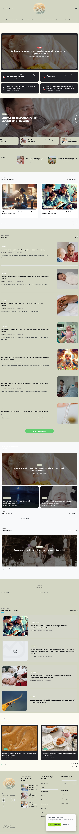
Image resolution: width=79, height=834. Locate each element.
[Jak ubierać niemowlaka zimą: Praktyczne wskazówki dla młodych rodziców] (39, 550)
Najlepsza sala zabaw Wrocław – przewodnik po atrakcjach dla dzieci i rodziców (21, 75)
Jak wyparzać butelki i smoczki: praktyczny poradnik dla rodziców (24, 411)
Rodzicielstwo (44, 783)
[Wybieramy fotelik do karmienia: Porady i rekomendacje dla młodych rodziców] (67, 332)
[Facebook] (12, 8)
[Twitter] (9, 8)
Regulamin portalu (65, 794)
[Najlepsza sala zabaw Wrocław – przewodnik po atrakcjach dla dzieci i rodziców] (24, 787)
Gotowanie (4, 354)
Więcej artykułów (71, 179)
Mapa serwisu (64, 803)
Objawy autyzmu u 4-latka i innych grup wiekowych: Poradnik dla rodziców (17, 212)
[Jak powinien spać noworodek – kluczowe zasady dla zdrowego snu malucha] (58, 497)
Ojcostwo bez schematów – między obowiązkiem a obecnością (61, 75)
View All (74, 237)
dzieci (5, 749)
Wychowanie (44, 791)
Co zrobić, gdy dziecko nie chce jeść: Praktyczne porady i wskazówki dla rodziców (66, 159)
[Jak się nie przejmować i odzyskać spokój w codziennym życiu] (20, 497)
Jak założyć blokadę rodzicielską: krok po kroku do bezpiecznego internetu (56, 212)
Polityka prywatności (66, 799)
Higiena (3, 408)
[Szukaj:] (69, 783)
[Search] (76, 8)
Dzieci (42, 787)
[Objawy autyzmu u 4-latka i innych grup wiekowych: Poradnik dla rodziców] (19, 196)
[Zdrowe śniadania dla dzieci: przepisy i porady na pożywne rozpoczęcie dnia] (59, 738)
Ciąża (42, 812)
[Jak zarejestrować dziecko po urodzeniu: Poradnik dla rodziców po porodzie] (20, 160)
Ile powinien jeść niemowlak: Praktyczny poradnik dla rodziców (23, 250)
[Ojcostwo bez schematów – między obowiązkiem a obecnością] (39, 123)
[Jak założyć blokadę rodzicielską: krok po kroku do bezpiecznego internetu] (59, 196)
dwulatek (4, 300)
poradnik (33, 696)
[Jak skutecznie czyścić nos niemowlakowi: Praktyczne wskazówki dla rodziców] (67, 386)
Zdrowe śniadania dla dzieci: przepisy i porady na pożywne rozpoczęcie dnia (59, 754)
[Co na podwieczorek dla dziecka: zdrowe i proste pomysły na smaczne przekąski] (19, 738)
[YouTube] (6, 8)
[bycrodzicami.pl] (39, 8)
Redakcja (4, 252)
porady (33, 645)
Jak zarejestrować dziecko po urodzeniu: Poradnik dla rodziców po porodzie (35, 159)
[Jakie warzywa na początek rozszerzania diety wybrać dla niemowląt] (24, 804)
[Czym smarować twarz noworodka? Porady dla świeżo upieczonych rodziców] (67, 279)
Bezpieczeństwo (48, 207)
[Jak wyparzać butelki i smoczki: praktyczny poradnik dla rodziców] (67, 413)
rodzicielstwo (34, 672)
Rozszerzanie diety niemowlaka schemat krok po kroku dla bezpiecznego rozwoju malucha (60, 87)
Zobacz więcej (71, 513)
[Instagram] (3, 8)
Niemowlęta (4, 326)
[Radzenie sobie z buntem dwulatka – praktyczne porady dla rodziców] (67, 305)
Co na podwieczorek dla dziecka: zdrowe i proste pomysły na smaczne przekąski (19, 754)
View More (73, 610)
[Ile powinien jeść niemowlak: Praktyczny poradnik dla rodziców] (67, 252)
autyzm (6, 207)
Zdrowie (43, 795)
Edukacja (43, 800)
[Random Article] (73, 8)
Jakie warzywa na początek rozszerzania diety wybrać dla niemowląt (21, 87)
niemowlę (4, 246)
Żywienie (43, 808)
